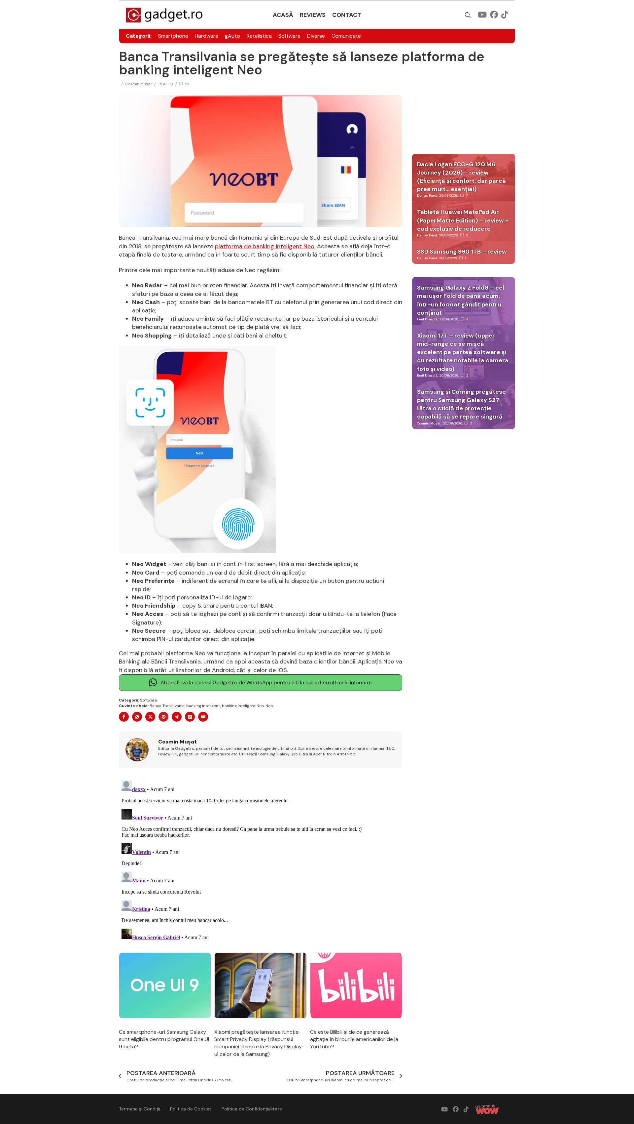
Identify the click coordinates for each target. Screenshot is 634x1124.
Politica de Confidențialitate (252, 1109)
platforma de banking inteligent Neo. (265, 246)
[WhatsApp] (137, 717)
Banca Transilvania (167, 705)
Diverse (316, 35)
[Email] (203, 717)
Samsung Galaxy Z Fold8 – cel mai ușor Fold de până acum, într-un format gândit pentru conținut (460, 300)
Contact (346, 15)
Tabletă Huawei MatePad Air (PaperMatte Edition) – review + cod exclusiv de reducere (463, 220)
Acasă (283, 15)
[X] (150, 717)
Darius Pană (427, 195)
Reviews (313, 15)
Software (289, 35)
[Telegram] (177, 717)
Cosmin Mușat (138, 84)
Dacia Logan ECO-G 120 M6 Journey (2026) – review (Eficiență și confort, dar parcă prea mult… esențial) (461, 176)
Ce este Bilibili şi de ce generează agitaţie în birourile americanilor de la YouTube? (354, 1039)
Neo (269, 705)
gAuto (232, 35)
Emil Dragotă (427, 319)
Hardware (206, 35)
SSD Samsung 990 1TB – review (462, 252)
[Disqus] (260, 860)
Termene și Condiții (139, 1109)
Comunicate (346, 35)
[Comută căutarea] (468, 15)
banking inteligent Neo (243, 705)
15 (187, 84)
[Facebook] (124, 717)
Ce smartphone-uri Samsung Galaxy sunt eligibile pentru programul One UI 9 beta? (164, 1039)
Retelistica (259, 35)
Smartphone (173, 35)
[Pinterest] (163, 717)
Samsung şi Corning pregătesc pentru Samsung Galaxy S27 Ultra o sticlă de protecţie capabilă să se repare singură (461, 404)
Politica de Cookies (191, 1109)
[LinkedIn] (190, 717)
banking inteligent (203, 705)
